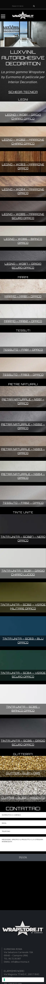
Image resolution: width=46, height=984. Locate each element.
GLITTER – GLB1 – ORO (23, 773)
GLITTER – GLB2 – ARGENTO (23, 797)
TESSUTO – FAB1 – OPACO (23, 349)
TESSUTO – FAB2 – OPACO (23, 502)
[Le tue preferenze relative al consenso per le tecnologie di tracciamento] (23, 979)
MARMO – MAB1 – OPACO (23, 296)
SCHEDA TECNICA (23, 92)
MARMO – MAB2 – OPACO (23, 321)
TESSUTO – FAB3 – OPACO (23, 374)
